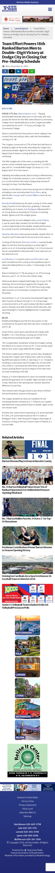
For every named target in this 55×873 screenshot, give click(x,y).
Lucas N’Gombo (36, 259)
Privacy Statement (27, 805)
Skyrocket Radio (34, 850)
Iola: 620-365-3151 (27, 828)
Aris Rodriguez (30, 209)
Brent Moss (35, 192)
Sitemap (27, 816)
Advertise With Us (27, 812)
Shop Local (27, 808)
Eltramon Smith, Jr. (30, 242)
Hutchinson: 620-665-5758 (27, 824)
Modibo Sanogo (13, 195)
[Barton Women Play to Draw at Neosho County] (27, 449)
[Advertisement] (27, 19)
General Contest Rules (27, 797)
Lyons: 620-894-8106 (27, 835)
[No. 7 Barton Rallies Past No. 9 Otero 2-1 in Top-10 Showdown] (27, 507)
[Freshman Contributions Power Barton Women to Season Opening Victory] (27, 535)
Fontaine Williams (32, 195)
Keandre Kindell (8, 203)
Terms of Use (27, 801)
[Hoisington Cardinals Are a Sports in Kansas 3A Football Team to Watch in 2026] (27, 564)
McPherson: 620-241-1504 (27, 839)
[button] (50, 9)
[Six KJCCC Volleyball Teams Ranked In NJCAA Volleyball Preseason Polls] (27, 593)
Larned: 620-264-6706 (27, 832)
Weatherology (43, 855)
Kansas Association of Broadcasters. (27, 853)
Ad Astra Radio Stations (27, 2)
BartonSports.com (27, 113)
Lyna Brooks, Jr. (9, 259)
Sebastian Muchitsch (11, 234)
